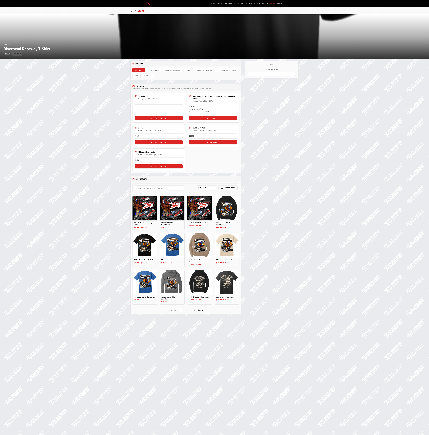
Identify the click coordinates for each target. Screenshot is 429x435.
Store (272, 3)
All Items (139, 70)
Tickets (265, 3)
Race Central (230, 3)
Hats (188, 70)
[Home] (131, 10)
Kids (136, 76)
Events (220, 3)
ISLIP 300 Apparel (228, 70)
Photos (256, 3)
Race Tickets (154, 70)
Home (212, 3)
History (248, 3)
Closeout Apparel (172, 70)
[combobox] (207, 187)
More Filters (230, 188)
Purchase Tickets (157, 118)
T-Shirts (148, 76)
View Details (17, 54)
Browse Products (272, 74)
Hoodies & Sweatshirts (205, 70)
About (279, 3)
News (240, 3)
